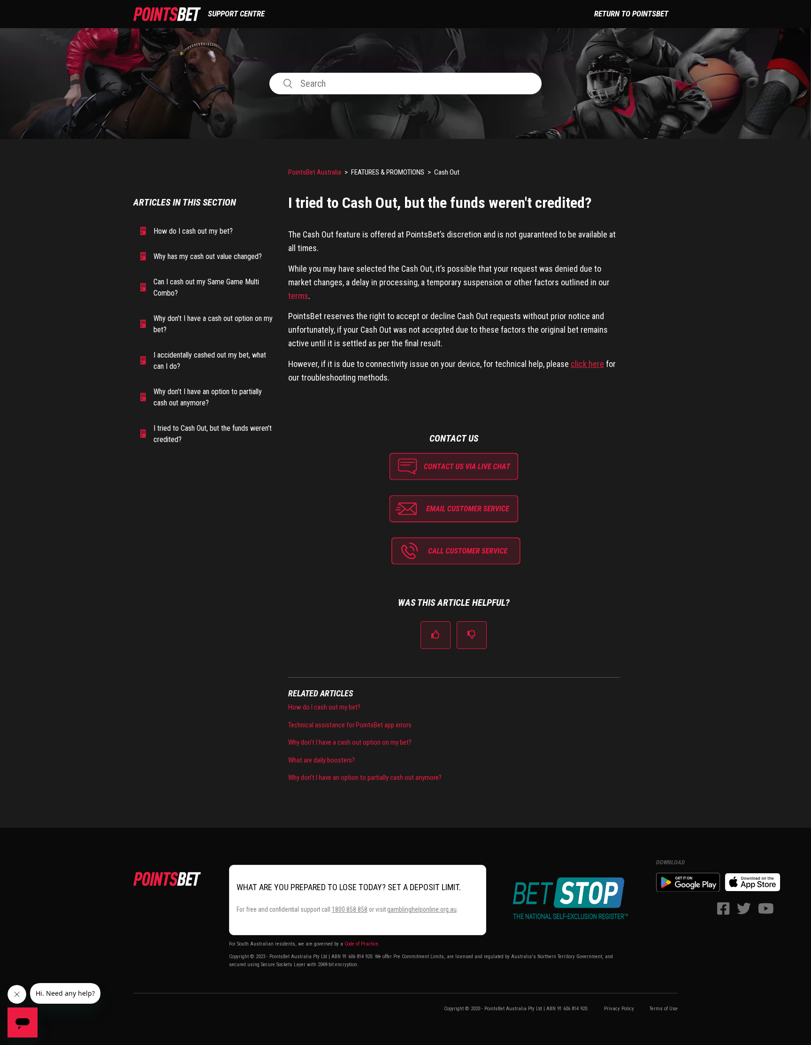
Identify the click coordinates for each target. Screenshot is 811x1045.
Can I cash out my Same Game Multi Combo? (206, 287)
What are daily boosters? (321, 760)
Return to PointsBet (631, 13)
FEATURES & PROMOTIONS (387, 172)
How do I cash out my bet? (193, 231)
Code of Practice (361, 944)
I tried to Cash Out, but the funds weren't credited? (212, 434)
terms (298, 296)
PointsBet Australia (314, 172)
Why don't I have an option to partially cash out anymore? (207, 397)
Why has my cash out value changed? (207, 256)
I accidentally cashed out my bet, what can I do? (209, 361)
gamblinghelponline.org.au (422, 909)
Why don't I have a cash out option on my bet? (213, 324)
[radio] (436, 635)
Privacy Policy (619, 1009)
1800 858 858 (349, 909)
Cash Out (446, 172)
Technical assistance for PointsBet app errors (350, 725)
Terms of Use (664, 1009)
